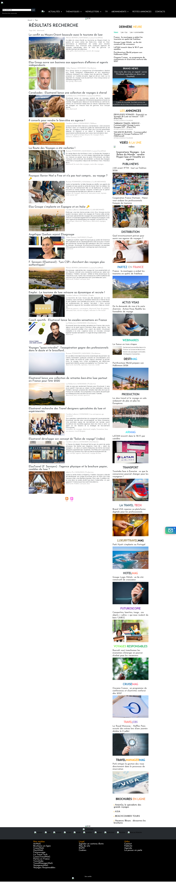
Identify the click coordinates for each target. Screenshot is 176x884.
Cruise (130, 684)
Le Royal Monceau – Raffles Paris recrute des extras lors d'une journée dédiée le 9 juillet (130, 728)
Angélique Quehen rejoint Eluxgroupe (51, 234)
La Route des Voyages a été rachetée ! (52, 148)
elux (67, 109)
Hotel (130, 573)
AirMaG (37, 844)
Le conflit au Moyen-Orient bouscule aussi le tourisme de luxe (66, 35)
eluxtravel (78, 51)
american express (72, 309)
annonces (130, 111)
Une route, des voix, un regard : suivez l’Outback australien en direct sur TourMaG (130, 74)
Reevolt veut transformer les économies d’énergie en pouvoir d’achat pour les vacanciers (128, 653)
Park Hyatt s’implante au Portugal (129, 545)
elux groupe (70, 221)
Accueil (30, 20)
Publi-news (130, 164)
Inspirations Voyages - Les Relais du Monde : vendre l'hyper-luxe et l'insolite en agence (130, 156)
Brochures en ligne (42, 846)
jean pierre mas (94, 193)
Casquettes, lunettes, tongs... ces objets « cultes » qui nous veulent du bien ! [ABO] (130, 615)
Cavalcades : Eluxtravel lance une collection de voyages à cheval (68, 93)
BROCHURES (130, 799)
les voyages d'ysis (97, 135)
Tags (36, 20)
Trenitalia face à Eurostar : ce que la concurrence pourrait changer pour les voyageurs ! (130, 474)
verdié (97, 365)
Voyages (130, 646)
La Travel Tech (40, 855)
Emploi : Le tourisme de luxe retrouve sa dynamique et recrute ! (67, 292)
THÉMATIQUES (74, 12)
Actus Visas (130, 302)
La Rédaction (71, 96)
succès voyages (82, 310)
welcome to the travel (97, 310)
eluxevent (78, 221)
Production (130, 394)
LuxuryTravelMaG (41, 857)
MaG (130, 540)
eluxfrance (87, 221)
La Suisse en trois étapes (125, 344)
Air (130, 432)
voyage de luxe (95, 453)
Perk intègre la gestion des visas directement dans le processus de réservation (129, 766)
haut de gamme (103, 309)
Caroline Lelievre (72, 123)
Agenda (128, 848)
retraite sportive (84, 395)
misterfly (77, 365)
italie (67, 223)
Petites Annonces (141, 12)
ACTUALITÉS (55, 12)
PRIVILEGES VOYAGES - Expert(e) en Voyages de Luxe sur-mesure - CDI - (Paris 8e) (130, 117)
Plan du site (84, 846)
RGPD (82, 848)
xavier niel (73, 195)
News (116, 32)
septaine (84, 365)
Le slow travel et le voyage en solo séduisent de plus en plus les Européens (130, 401)
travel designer (80, 431)
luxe (83, 51)
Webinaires (130, 340)
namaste (69, 137)
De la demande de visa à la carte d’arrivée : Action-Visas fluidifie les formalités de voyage (129, 309)
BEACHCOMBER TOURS (127, 816)
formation (100, 429)
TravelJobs (38, 861)
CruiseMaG (38, 848)
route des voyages (97, 164)
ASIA (117, 812)
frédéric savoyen (80, 484)
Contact (128, 844)
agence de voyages (73, 193)
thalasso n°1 (77, 137)
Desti (130, 359)
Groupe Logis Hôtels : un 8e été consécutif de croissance (127, 43)
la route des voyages (81, 164)
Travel (130, 722)
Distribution (130, 232)
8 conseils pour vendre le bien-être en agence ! (57, 120)
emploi (93, 429)
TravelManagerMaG (43, 863)
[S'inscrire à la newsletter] (170, 530)
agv (67, 453)
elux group (70, 81)
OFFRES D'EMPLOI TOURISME (123, 120)
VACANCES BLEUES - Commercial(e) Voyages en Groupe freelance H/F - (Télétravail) (130, 134)
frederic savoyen (80, 279)
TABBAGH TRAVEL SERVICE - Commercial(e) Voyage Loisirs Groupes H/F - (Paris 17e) (127, 125)
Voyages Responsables (44, 868)
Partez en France (41, 859)
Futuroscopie (130, 608)
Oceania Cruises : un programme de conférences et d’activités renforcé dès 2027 (130, 59)
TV (106, 12)
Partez (130, 267)
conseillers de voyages (74, 429)
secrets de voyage (92, 51)
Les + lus (124, 32)
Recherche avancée (9, 13)
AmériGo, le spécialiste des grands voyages (127, 806)
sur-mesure (70, 431)
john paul (69, 310)
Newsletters (93, 12)
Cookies (82, 850)
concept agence (75, 453)
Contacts (160, 12)
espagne (102, 221)
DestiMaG (38, 850)
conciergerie (83, 309)
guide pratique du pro (82, 135)
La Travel (130, 505)
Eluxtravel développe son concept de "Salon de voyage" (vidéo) (67, 439)
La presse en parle (133, 850)
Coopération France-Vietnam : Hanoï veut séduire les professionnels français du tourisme (130, 200)
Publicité (128, 846)
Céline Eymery (71, 68)
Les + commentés (137, 32)
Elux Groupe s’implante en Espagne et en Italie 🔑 (59, 207)
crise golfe (70, 51)
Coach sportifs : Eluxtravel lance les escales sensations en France (68, 320)
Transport (130, 467)
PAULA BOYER (72, 38)
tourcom (91, 365)
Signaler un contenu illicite (91, 844)
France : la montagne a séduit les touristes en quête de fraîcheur (128, 38)
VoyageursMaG (40, 865)
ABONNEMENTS (120, 12)
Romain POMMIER (73, 151)
